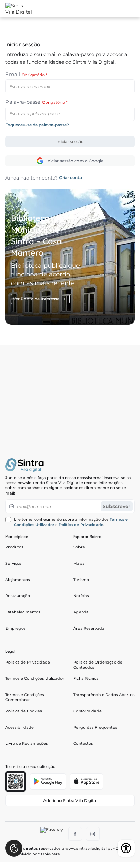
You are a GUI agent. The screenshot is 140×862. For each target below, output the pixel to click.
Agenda (81, 612)
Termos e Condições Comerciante (24, 697)
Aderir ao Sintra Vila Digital (70, 800)
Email (26, 74)
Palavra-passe (36, 102)
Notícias (81, 595)
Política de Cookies (23, 711)
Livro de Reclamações (26, 743)
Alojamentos (17, 579)
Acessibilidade (19, 727)
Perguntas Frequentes (95, 727)
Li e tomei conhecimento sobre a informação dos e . (71, 522)
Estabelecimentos (22, 612)
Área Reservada (88, 628)
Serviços (13, 563)
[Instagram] (93, 834)
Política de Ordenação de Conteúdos (97, 665)
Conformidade (87, 711)
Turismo (81, 579)
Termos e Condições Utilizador (34, 678)
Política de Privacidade (81, 524)
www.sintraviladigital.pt (88, 848)
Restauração (17, 595)
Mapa (79, 563)
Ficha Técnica (86, 678)
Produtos (14, 547)
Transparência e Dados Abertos (104, 694)
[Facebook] (75, 834)
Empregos (15, 628)
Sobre (79, 547)
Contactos (83, 743)
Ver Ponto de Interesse (36, 298)
